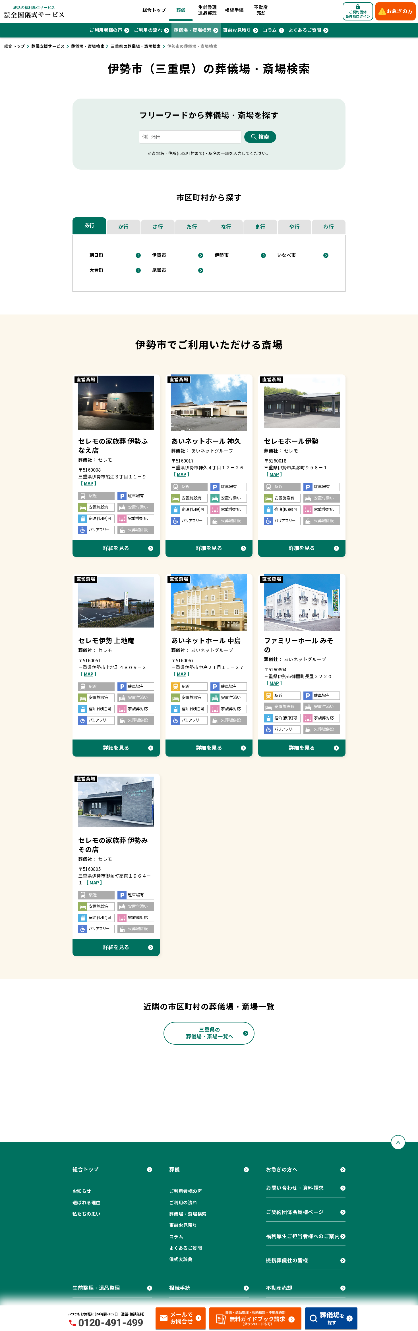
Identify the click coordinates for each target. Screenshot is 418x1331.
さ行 (157, 227)
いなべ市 (286, 255)
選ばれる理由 (87, 1203)
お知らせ (82, 1191)
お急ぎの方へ (281, 1169)
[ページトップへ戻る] (398, 1142)
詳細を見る (116, 548)
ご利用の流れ (148, 30)
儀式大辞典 (181, 1260)
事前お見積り (237, 30)
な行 (226, 227)
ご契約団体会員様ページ (295, 1212)
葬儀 (181, 10)
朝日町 (97, 255)
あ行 (89, 225)
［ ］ (88, 484)
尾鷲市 (159, 270)
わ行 (328, 227)
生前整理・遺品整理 (96, 1288)
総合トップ (154, 10)
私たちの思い (87, 1214)
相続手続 (234, 10)
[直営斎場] (116, 402)
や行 (294, 227)
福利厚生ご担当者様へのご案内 (303, 1236)
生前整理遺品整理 (207, 10)
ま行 (260, 227)
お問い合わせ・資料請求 (295, 1188)
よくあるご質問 (305, 30)
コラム (270, 30)
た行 (192, 227)
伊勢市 (222, 255)
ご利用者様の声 (106, 30)
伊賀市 (159, 255)
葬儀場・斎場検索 (192, 30)
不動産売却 (261, 10)
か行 (123, 227)
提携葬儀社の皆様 (287, 1260)
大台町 (97, 270)
